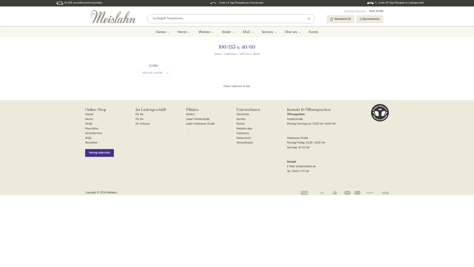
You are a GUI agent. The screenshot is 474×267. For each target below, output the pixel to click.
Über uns (291, 32)
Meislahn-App (244, 128)
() (342, 19)
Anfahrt (190, 114)
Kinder (226, 32)
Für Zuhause (143, 124)
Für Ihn (140, 119)
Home (217, 54)
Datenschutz (243, 138)
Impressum (242, 133)
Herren (182, 32)
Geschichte (242, 114)
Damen (161, 32)
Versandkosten (244, 142)
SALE (246, 32)
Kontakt (291, 162)
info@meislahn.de (306, 166)
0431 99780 (376, 11)
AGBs (88, 138)
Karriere (240, 119)
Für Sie (139, 114)
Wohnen (204, 32)
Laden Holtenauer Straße (200, 124)
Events (313, 32)
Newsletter (91, 142)
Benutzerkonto (371, 19)
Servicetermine (93, 133)
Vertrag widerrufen (99, 152)
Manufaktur (92, 128)
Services (267, 32)
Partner (240, 124)
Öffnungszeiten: (296, 114)
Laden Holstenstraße (198, 119)
